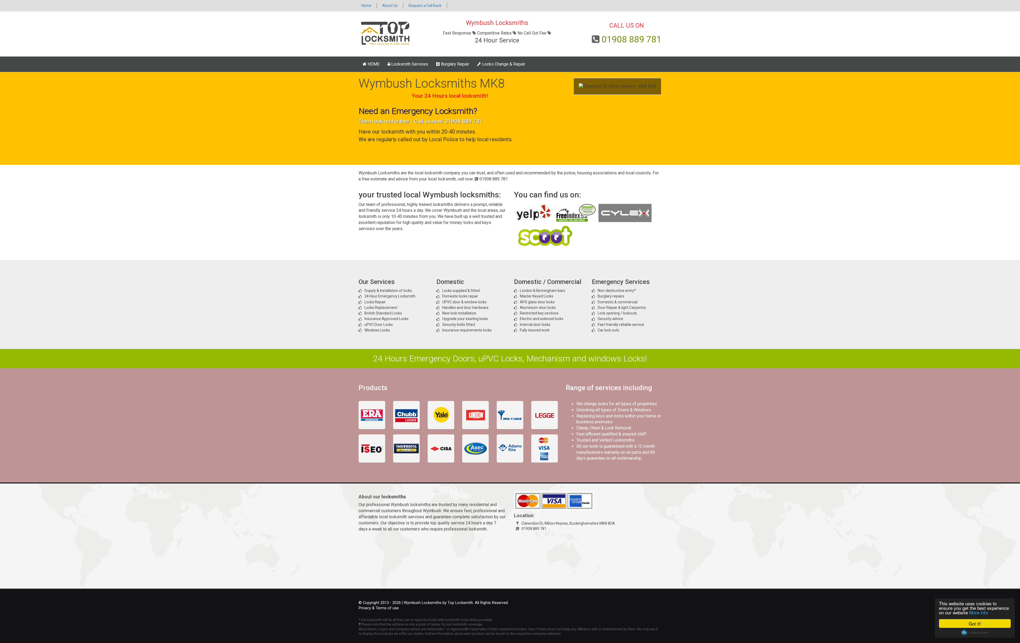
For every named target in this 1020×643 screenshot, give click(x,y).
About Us (390, 5)
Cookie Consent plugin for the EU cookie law (975, 633)
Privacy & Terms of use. (379, 608)
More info (978, 612)
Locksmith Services (409, 64)
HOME (373, 64)
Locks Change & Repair (503, 64)
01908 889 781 (631, 39)
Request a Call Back (425, 5)
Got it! (975, 623)
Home (366, 5)
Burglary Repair (454, 64)
